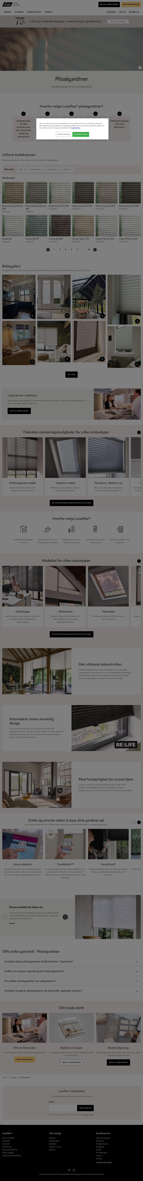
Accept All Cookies (81, 134)
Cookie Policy (75, 128)
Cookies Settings (63, 134)
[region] (72, 129)
